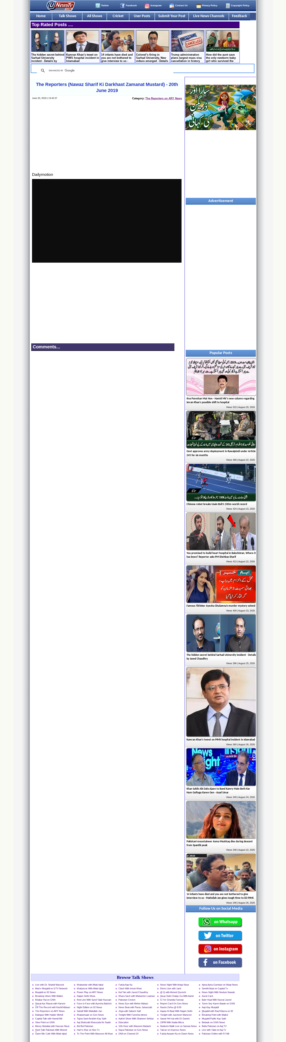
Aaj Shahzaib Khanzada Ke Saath (94, 1022)
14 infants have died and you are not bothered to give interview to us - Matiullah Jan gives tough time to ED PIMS (117, 58)
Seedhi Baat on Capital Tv (215, 988)
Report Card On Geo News (174, 1003)
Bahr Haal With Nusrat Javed (216, 1000)
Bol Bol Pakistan (85, 1026)
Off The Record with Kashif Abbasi (52, 1007)
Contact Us (181, 5)
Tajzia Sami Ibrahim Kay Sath (91, 1018)
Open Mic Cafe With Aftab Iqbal (51, 1033)
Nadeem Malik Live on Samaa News (178, 1026)
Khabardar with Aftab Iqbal (90, 984)
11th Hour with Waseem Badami (135, 1026)
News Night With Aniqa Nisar (174, 984)
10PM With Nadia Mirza (172, 1022)
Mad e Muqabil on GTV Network (51, 988)
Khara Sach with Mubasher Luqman (137, 996)
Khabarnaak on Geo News (90, 1015)
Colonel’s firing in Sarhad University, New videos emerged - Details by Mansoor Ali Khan (152, 58)
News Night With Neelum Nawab (218, 992)
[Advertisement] (107, 140)
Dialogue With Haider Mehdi (49, 1015)
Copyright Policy (240, 5)
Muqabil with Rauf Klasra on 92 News (217, 1011)
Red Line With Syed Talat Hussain (94, 1000)
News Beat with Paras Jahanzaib (135, 1007)
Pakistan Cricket (127, 1000)
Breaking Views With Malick (49, 996)
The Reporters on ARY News (163, 98)
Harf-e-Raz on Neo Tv (88, 1030)
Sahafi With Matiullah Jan (89, 1011)
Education (124, 1022)
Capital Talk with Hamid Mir (48, 1018)
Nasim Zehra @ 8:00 (170, 1007)
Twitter (105, 5)
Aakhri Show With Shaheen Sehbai (136, 1018)
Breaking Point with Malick (215, 1015)
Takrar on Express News (173, 1030)
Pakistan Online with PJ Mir (215, 1033)
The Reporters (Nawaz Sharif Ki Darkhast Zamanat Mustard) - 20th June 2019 (107, 87)
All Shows (94, 16)
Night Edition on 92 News (89, 1007)
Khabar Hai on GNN (45, 1000)
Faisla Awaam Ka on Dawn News (177, 1033)
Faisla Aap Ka (125, 984)
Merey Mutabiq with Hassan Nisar (52, 1026)
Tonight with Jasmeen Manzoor (176, 1015)
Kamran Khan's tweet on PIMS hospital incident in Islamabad (82, 58)
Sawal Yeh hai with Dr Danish (175, 1018)
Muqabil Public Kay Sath (214, 1018)
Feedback (239, 16)
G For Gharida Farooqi (171, 1000)
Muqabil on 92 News (45, 992)
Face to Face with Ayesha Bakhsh (94, 1003)
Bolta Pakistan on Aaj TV (214, 1026)
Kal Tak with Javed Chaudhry (133, 992)
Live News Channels (208, 16)
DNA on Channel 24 (128, 1033)
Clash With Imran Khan (130, 988)
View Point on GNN (45, 1022)
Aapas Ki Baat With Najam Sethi (176, 1011)
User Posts (142, 16)
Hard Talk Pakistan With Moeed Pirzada (51, 1030)
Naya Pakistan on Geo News (133, 1030)
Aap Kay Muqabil (210, 1007)
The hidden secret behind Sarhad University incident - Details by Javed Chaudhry (47, 58)
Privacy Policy (209, 5)
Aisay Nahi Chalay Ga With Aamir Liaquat (177, 996)
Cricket (118, 16)
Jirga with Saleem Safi (130, 1011)
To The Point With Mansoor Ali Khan (95, 1033)
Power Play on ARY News (90, 992)
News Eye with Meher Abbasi (133, 1003)
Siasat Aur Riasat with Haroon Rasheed (50, 1004)
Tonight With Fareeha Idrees (133, 1015)
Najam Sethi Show (86, 996)
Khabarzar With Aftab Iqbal (90, 988)
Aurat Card (207, 996)
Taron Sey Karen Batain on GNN (218, 1003)
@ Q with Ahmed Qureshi (173, 992)
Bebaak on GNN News (213, 1022)
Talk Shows (67, 16)
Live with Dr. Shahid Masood (49, 984)
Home (41, 16)
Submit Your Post (171, 16)
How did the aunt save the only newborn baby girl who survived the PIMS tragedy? (221, 58)
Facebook (131, 5)
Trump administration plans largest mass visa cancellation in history (186, 58)
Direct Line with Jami (170, 988)
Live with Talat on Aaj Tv (214, 1030)
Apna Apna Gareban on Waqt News (220, 984)
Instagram (156, 5)
